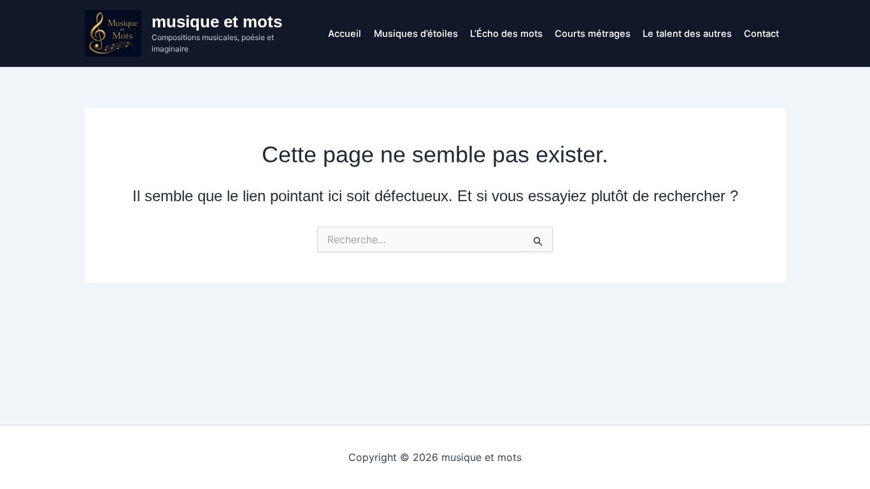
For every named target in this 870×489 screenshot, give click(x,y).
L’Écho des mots (506, 33)
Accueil (344, 33)
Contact (761, 33)
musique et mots (217, 21)
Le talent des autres (687, 33)
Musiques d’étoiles (416, 33)
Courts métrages (593, 33)
